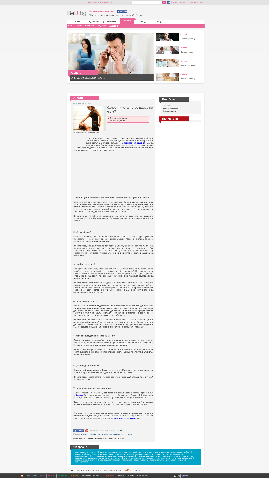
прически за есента (168, 458)
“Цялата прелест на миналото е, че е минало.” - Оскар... (116, 15)
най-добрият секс (185, 458)
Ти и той (79, 26)
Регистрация (198, 2)
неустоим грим (162, 454)
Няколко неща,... (186, 52)
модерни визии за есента (134, 458)
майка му (78, 395)
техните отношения (134, 143)
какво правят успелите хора (86, 452)
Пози (70, 26)
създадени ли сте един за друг (149, 456)
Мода (159, 22)
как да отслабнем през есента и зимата (91, 454)
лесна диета (127, 460)
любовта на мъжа (125, 434)
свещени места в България (86, 458)
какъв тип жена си (82, 456)
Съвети (113, 26)
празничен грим (152, 458)
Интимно (127, 21)
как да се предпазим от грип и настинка (115, 452)
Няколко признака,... (188, 65)
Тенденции (102, 26)
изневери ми (149, 454)
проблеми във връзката (142, 452)
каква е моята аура (161, 452)
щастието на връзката (124, 418)
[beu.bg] (77, 14)
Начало (77, 22)
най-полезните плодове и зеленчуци (178, 456)
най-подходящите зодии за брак (163, 460)
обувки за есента (141, 460)
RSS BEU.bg (135, 470)
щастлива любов (110, 434)
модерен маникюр (134, 454)
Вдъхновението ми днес (102, 11)
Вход (191, 2)
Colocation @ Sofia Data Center (115, 470)
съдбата (181, 460)
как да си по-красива (126, 456)
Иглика (121, 430)
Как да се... (167, 106)
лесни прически (81, 462)
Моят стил (111, 22)
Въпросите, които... (118, 121)
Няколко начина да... (188, 79)
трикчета (117, 458)
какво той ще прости (117, 454)
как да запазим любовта (181, 452)
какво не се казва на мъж (93, 434)
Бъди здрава (144, 22)
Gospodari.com (142, 475)
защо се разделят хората (109, 460)
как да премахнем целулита (86, 460)
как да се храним (176, 454)
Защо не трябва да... (188, 39)
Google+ (131, 475)
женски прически (105, 458)
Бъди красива (94, 22)
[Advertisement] (95, 171)
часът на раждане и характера (104, 456)
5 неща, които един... (118, 118)
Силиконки (89, 26)
